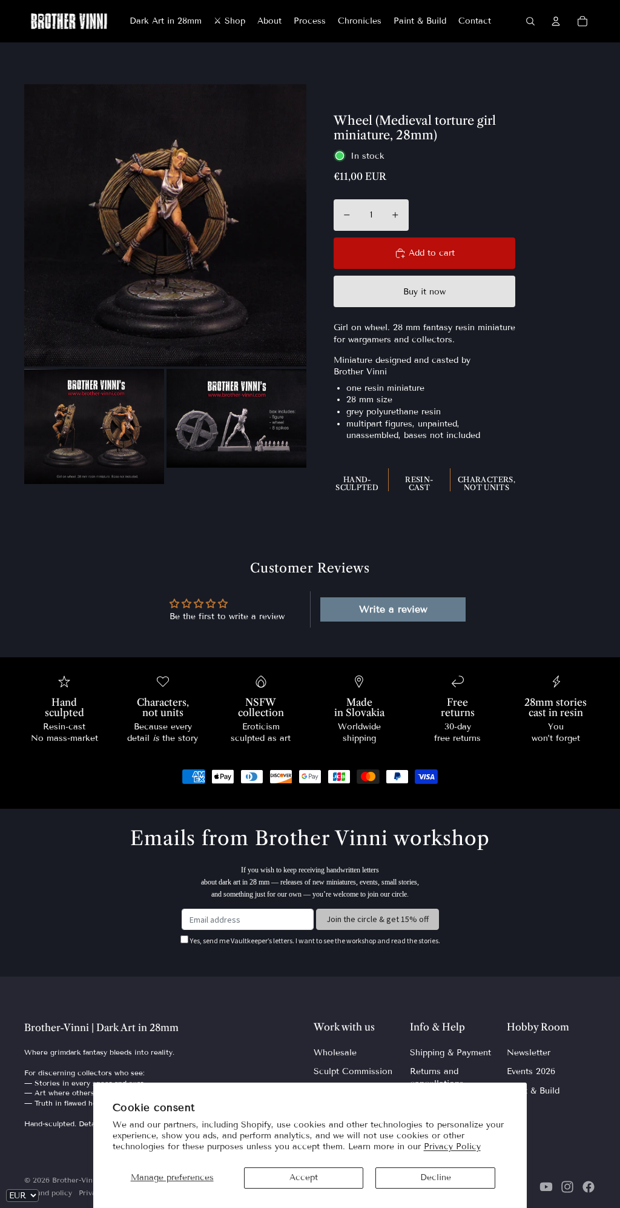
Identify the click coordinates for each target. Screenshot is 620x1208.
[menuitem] (166, 21)
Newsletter (528, 1052)
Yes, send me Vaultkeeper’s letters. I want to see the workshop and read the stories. (315, 940)
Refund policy (48, 1192)
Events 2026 (531, 1071)
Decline (435, 1177)
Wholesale (335, 1052)
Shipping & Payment (450, 1052)
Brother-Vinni (75, 1179)
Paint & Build (533, 1091)
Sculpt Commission (353, 1071)
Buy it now (424, 292)
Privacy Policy (452, 1146)
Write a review (393, 609)
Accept (303, 1177)
